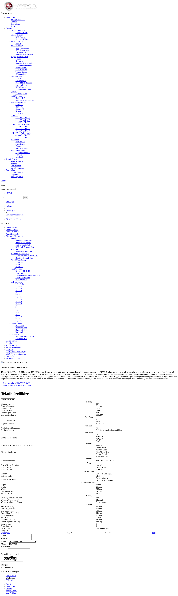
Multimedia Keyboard (23, 251)
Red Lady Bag (21, 328)
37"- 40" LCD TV (22, 120)
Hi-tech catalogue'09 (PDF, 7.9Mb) (16, 383)
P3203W (18, 302)
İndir (153, 533)
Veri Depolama (21, 68)
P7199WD (19, 284)
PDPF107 (19, 262)
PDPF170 (19, 267)
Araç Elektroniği (17, 46)
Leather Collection (18, 30)
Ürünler (9, 28)
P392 (17, 312)
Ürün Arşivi (10, 210)
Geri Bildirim (16, 166)
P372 (17, 310)
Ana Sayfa (10, 202)
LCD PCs (19, 113)
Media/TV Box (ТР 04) (24, 336)
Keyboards (19, 61)
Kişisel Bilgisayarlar (18, 102)
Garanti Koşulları (17, 168)
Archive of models (18, 150)
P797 (17, 295)
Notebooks (15, 140)
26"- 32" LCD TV (22, 122)
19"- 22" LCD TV (22, 131)
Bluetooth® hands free (24, 258)
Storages (18, 155)
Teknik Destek (11, 159)
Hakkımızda (10, 17)
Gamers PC (19, 109)
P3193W (18, 304)
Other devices (20, 74)
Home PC (19, 107)
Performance (20, 142)
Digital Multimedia (22, 153)
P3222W (18, 299)
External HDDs (21, 33)
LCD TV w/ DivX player (20, 124)
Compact (18, 146)
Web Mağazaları (17, 177)
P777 (17, 293)
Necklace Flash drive (23, 271)
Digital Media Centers (23, 89)
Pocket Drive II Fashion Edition (27, 275)
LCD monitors (21, 70)
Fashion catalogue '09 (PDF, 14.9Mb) (17, 385)
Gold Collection (17, 35)
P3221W (18, 317)
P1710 (17, 306)
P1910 (17, 308)
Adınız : (4, 535)
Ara (25, 197)
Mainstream (19, 144)
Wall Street (19, 326)
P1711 (17, 315)
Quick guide (5, 533)
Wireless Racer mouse (23, 240)
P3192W (18, 321)
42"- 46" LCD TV (22, 118)
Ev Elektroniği (16, 76)
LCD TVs (19, 78)
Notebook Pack (21, 339)
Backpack (19, 332)
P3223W (18, 297)
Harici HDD (20, 98)
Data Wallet (19, 273)
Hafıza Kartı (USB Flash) (25, 100)
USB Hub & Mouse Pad (24, 247)
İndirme (14, 164)
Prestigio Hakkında (18, 20)
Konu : (4, 541)
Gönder (4, 565)
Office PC (19, 105)
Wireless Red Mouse (23, 243)
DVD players (20, 52)
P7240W (18, 286)
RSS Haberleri (11, 580)
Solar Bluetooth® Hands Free (26, 256)
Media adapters (21, 85)
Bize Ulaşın (15, 24)
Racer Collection (17, 41)
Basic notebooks (21, 148)
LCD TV (14, 116)
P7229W (18, 288)
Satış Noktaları (11, 170)
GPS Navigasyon (22, 48)
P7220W (18, 291)
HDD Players (20, 87)
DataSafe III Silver (22, 278)
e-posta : (5, 538)
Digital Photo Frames (23, 65)
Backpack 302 (21, 330)
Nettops (18, 111)
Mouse (18, 44)
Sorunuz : (5, 547)
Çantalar (14, 92)
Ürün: (3, 544)
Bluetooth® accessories (24, 54)
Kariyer (13, 26)
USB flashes (20, 37)
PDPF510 (19, 264)
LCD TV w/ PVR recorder (21, 133)
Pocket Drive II (21, 280)
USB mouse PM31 (22, 245)
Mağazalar (15, 174)
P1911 (17, 319)
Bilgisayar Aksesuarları (19, 57)
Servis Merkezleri (17, 161)
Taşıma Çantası (21, 72)
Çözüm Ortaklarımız (18, 172)
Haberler (14, 22)
